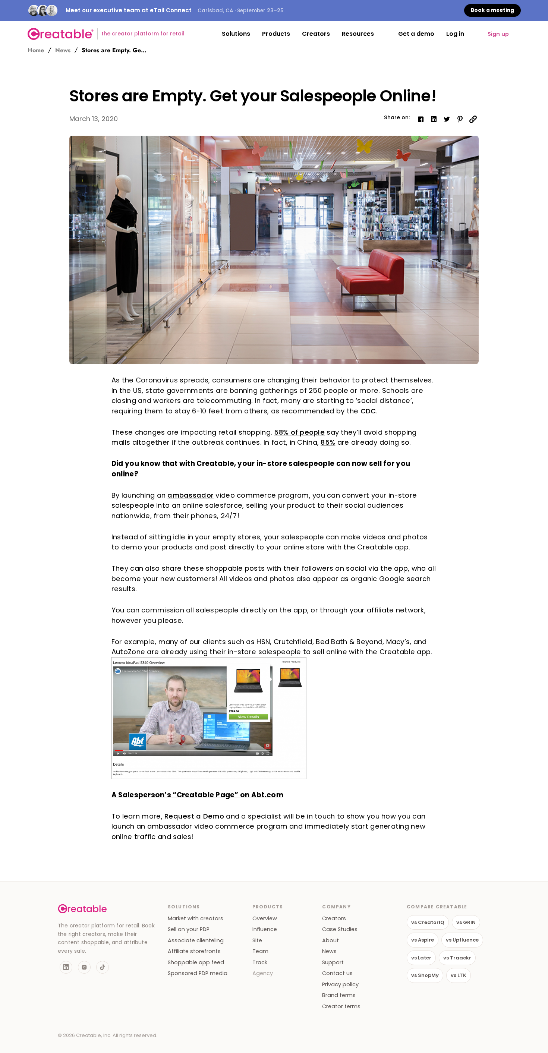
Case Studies (340, 929)
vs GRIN (466, 922)
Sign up (498, 34)
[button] (236, 34)
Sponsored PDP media (197, 973)
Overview (264, 918)
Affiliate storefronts (194, 951)
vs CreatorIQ (427, 922)
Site (257, 940)
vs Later (421, 957)
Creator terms (341, 1006)
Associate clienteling (196, 940)
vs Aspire (422, 939)
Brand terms (339, 995)
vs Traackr (457, 957)
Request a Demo (194, 816)
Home (36, 50)
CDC (368, 411)
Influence (264, 929)
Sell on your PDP (189, 929)
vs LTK (458, 975)
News (62, 50)
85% (328, 442)
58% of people (299, 432)
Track (259, 962)
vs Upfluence (462, 939)
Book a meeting (492, 10)
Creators (334, 918)
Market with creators (195, 918)
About (330, 940)
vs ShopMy (425, 975)
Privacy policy (340, 984)
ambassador (190, 495)
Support (333, 962)
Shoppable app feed (196, 962)
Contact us (337, 973)
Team (260, 951)
